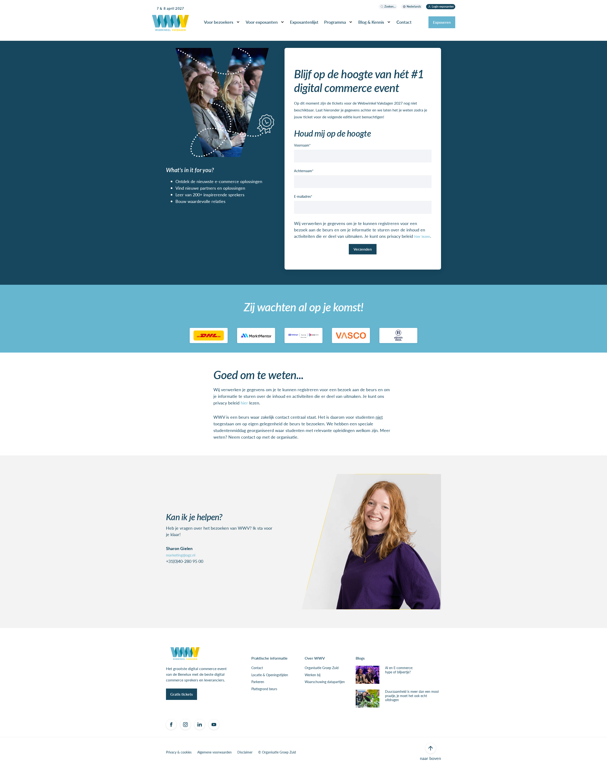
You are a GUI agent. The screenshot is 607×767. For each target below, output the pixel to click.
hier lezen (422, 236)
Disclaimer (245, 752)
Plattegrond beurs (264, 689)
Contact (257, 668)
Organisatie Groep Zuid (322, 668)
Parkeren (257, 682)
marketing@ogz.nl (180, 555)
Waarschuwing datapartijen (325, 682)
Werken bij (312, 675)
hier (244, 403)
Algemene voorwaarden (214, 752)
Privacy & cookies (179, 752)
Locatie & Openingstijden (269, 675)
